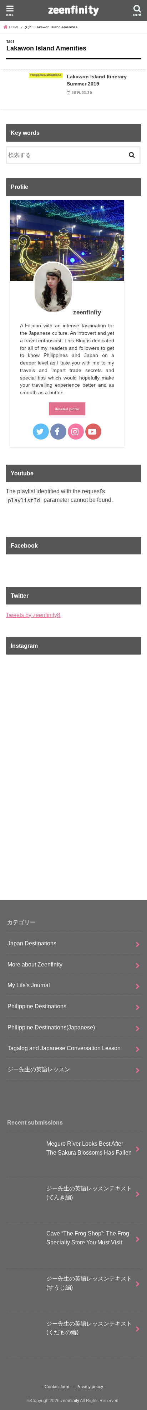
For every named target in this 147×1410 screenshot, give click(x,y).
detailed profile (67, 409)
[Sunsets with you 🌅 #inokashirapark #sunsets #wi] (73, 781)
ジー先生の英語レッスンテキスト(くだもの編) (89, 1328)
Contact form (57, 1387)
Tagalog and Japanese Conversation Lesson (64, 1048)
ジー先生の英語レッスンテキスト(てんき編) (89, 1192)
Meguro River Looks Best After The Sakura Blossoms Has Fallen (89, 1148)
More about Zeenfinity (34, 964)
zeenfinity (73, 9)
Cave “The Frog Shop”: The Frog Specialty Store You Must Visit (87, 1237)
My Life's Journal (28, 985)
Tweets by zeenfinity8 (33, 615)
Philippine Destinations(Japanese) (51, 1027)
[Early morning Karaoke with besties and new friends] (73, 860)
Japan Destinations (31, 943)
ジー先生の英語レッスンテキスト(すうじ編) (89, 1283)
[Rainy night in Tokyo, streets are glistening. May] (73, 701)
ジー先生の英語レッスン (38, 1069)
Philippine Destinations (36, 1006)
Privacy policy (89, 1387)
